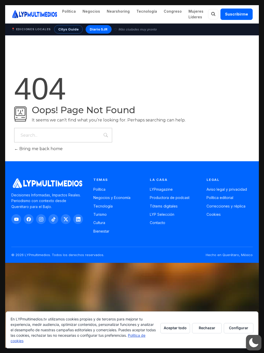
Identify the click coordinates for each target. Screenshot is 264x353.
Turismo (100, 214)
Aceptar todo (175, 328)
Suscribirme (236, 14)
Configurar (238, 328)
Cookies (214, 214)
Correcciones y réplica (226, 206)
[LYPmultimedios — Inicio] (34, 14)
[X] (66, 219)
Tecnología (146, 11)
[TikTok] (53, 219)
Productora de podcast (169, 197)
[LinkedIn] (78, 219)
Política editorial (220, 197)
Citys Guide (68, 29)
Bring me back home (40, 148)
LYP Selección (162, 214)
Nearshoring (118, 11)
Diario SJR (99, 29)
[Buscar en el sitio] (213, 14)
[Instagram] (41, 219)
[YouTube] (16, 219)
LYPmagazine (161, 189)
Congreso (173, 11)
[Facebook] (29, 219)
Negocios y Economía (111, 197)
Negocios (91, 11)
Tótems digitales (164, 206)
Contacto (157, 222)
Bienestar (101, 231)
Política (69, 11)
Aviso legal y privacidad (227, 189)
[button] (253, 342)
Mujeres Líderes (195, 14)
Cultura (99, 222)
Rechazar (207, 328)
